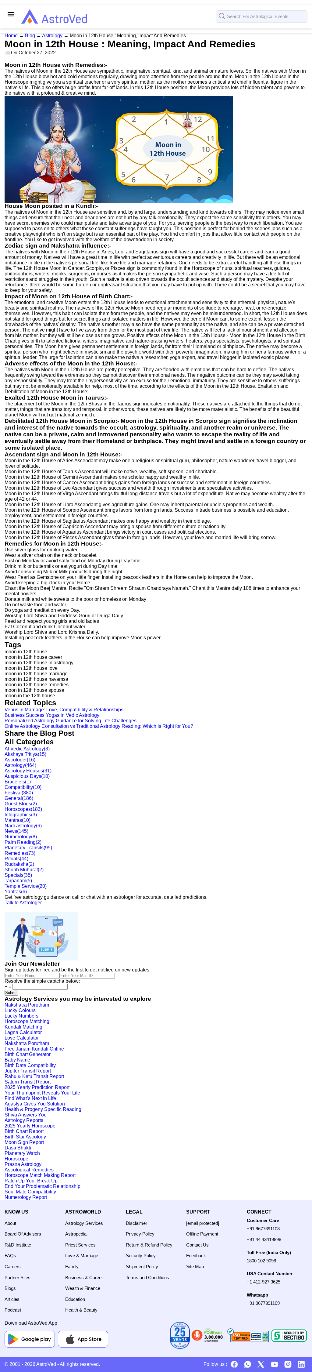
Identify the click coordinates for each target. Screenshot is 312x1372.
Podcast (13, 1309)
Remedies (20, 853)
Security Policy (141, 1255)
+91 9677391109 (263, 1303)
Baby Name (17, 1059)
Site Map (195, 1266)
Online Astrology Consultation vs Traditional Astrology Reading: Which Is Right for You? (99, 726)
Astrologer (20, 759)
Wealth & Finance (82, 1288)
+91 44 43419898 (264, 1239)
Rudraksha (19, 864)
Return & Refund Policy (149, 1244)
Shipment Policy (142, 1266)
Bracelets (18, 781)
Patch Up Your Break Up (31, 1180)
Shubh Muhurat (24, 869)
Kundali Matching (23, 1026)
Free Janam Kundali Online (34, 1048)
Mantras (17, 820)
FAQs (10, 1255)
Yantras (16, 891)
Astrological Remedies (29, 1169)
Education (75, 1299)
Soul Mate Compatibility (30, 1191)
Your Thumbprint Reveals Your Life (42, 1092)
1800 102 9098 (261, 1260)
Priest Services (80, 1244)
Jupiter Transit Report (28, 1070)
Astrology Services (84, 1223)
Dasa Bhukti (18, 1147)
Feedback (196, 1255)
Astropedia (76, 1233)
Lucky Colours (20, 1010)
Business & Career (84, 1277)
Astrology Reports (24, 1120)
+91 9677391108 (263, 1228)
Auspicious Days (27, 776)
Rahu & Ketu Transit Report (34, 1076)
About (10, 1223)
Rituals (16, 858)
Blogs (10, 1288)
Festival (19, 792)
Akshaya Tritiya (25, 754)
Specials (18, 875)
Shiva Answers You (26, 1114)
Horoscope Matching (27, 1021)
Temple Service (26, 886)
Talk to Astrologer (23, 902)
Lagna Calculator (23, 1032)
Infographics (21, 814)
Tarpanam (18, 880)
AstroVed (46, 1364)
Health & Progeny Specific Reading (43, 1109)
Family (72, 1266)
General (19, 798)
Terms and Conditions (147, 1277)
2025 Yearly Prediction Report (37, 1087)
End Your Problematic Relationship (42, 1186)
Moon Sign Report (24, 1142)
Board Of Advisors (23, 1233)
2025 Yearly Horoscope (30, 1125)
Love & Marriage (81, 1255)
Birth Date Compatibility (30, 1065)
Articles (12, 1299)
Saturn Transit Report (28, 1081)
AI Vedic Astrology (27, 748)
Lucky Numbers (21, 1015)
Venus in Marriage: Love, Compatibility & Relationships (64, 709)
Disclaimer (136, 1223)
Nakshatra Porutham (27, 1004)
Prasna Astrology (23, 1164)
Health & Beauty (81, 1309)
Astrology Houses (28, 770)
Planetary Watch (22, 1153)
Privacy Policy (140, 1233)
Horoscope (16, 1158)
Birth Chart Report (24, 1131)
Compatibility (23, 787)
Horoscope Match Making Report (40, 1175)
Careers (13, 1266)
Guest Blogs (21, 803)
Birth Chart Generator (28, 1054)
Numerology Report (26, 1197)
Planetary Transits (28, 847)
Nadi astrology (23, 825)
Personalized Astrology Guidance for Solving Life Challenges (70, 720)
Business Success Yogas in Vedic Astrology (52, 715)
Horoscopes (23, 809)
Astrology (52, 35)
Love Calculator (22, 1037)
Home (11, 35)
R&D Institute (18, 1244)
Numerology (21, 836)
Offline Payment (202, 1233)
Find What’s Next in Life (30, 1098)
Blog (30, 35)
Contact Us (197, 1244)
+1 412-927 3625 (263, 1281)
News (16, 831)
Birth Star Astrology (25, 1136)
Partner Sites (17, 1277)
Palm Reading (23, 842)
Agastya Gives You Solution (35, 1103)
